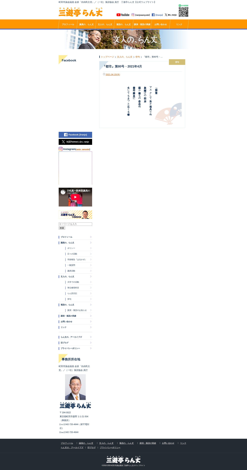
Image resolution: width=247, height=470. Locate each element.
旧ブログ (64, 343)
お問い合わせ (161, 24)
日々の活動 (72, 254)
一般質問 (71, 265)
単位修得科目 (73, 288)
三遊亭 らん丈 (91, 12)
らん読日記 (72, 293)
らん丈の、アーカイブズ (71, 337)
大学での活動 (73, 282)
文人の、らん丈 (105, 24)
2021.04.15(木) (113, 74)
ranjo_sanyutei (82, 149)
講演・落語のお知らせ (77, 310)
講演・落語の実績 (142, 24)
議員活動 (71, 271)
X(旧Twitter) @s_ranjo (77, 142)
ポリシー (71, 248)
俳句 (69, 299)
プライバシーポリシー (70, 348)
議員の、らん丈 (86, 24)
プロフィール (68, 24)
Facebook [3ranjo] (78, 134)
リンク (179, 24)
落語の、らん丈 (123, 24)
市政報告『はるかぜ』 (77, 259)
